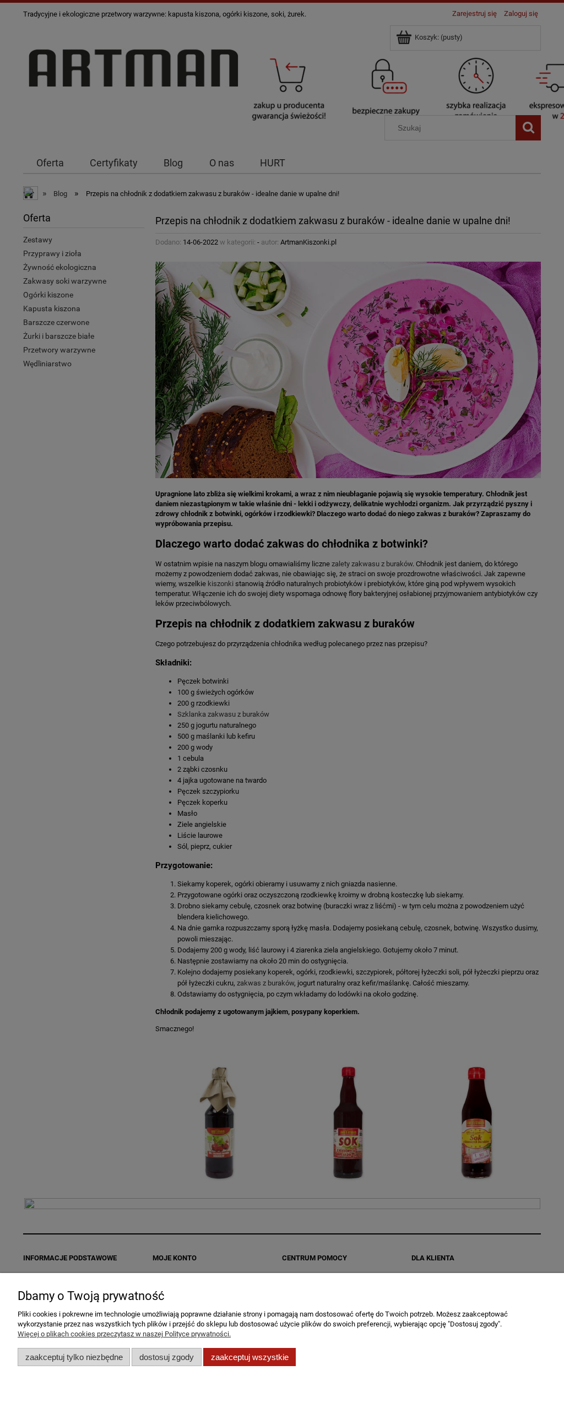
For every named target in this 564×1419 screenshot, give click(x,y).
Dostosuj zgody (166, 1357)
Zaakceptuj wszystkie (250, 1357)
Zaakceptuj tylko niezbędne (74, 1357)
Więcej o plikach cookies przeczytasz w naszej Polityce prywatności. (124, 1334)
